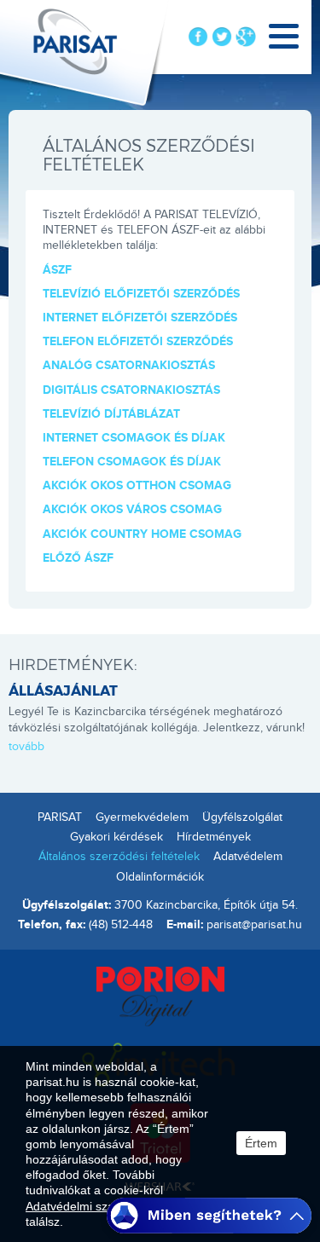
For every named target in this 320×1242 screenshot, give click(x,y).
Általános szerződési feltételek (119, 857)
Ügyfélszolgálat (242, 817)
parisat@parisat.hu (254, 925)
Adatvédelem (247, 857)
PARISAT (60, 817)
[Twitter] (222, 36)
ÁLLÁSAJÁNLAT (63, 690)
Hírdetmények (214, 837)
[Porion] (160, 995)
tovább (26, 747)
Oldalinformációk (160, 877)
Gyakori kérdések (116, 837)
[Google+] (246, 36)
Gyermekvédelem (142, 817)
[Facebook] (198, 36)
